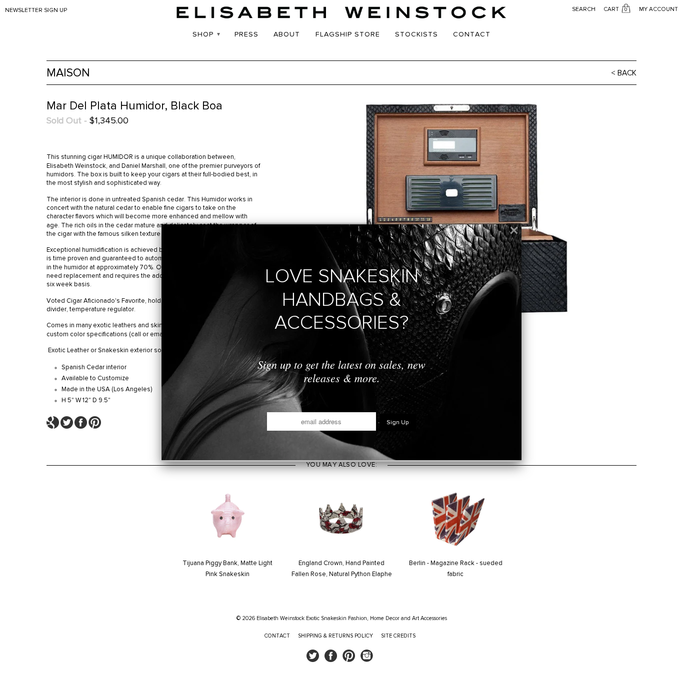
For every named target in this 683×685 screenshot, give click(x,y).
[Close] (514, 230)
